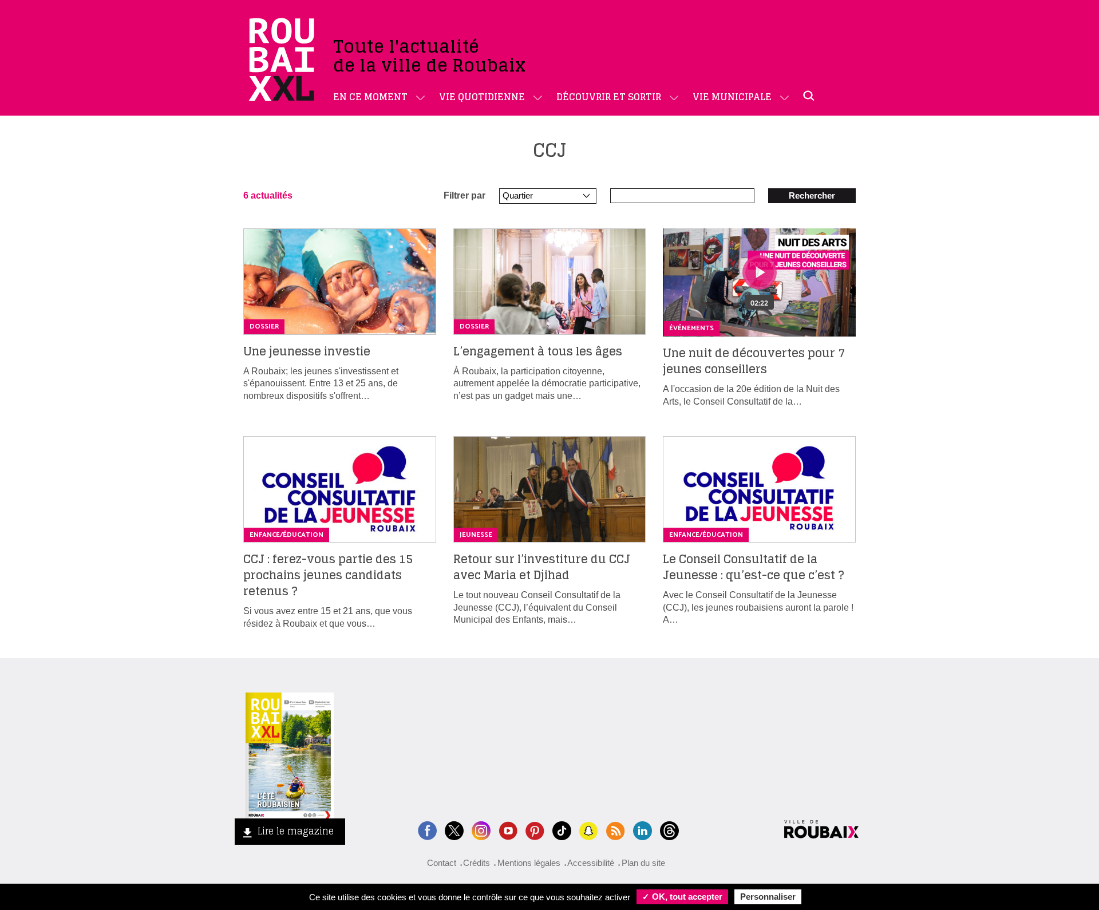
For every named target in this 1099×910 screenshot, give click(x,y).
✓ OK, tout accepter (682, 896)
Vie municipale (732, 97)
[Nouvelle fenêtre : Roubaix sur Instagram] (481, 829)
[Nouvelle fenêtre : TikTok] (561, 829)
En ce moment (370, 97)
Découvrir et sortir (608, 97)
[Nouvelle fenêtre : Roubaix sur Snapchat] (588, 829)
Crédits (476, 863)
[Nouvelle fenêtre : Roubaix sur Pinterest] (534, 829)
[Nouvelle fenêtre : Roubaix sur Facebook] (427, 829)
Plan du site (643, 863)
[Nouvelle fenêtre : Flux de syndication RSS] (615, 829)
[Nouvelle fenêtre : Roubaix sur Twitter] (454, 829)
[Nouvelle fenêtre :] (508, 829)
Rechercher (812, 195)
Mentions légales (528, 863)
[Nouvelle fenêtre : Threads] (669, 829)
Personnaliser (768, 896)
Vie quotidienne (482, 97)
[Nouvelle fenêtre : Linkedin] (642, 829)
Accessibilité (590, 863)
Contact (441, 863)
